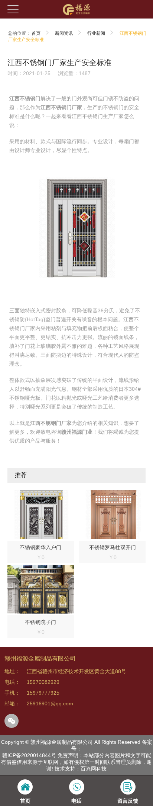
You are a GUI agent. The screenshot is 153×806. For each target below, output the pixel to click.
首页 (36, 33)
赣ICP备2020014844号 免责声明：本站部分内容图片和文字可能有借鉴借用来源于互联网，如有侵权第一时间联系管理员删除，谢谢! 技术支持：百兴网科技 (76, 762)
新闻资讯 (64, 33)
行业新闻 (96, 33)
